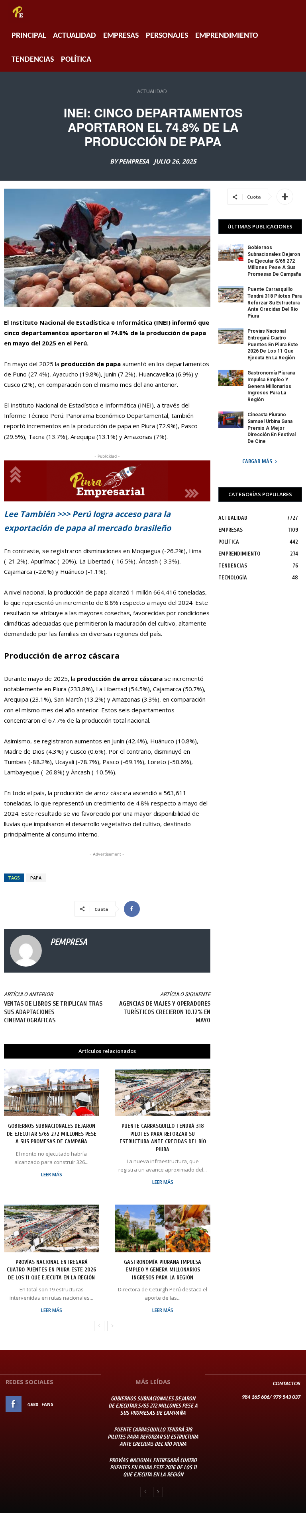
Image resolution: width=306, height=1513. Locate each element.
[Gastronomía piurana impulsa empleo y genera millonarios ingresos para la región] (162, 1228)
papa (35, 878)
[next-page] (112, 1326)
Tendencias (33, 60)
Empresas (121, 36)
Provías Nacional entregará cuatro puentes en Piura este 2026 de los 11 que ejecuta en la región (51, 1270)
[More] (285, 197)
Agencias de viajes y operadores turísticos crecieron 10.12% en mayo (164, 1012)
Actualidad (74, 36)
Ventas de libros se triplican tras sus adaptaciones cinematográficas (53, 1012)
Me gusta (84, 1404)
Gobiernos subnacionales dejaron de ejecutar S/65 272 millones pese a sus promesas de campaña (51, 1134)
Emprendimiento (226, 36)
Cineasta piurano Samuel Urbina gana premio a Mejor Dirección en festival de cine (271, 428)
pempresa (134, 161)
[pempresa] (26, 951)
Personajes (167, 36)
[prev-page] (99, 1326)
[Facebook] (132, 909)
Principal (29, 36)
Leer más (51, 1174)
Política (76, 60)
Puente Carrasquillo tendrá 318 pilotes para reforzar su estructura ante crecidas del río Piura (274, 303)
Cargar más (257, 461)
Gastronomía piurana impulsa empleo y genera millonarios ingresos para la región (162, 1270)
